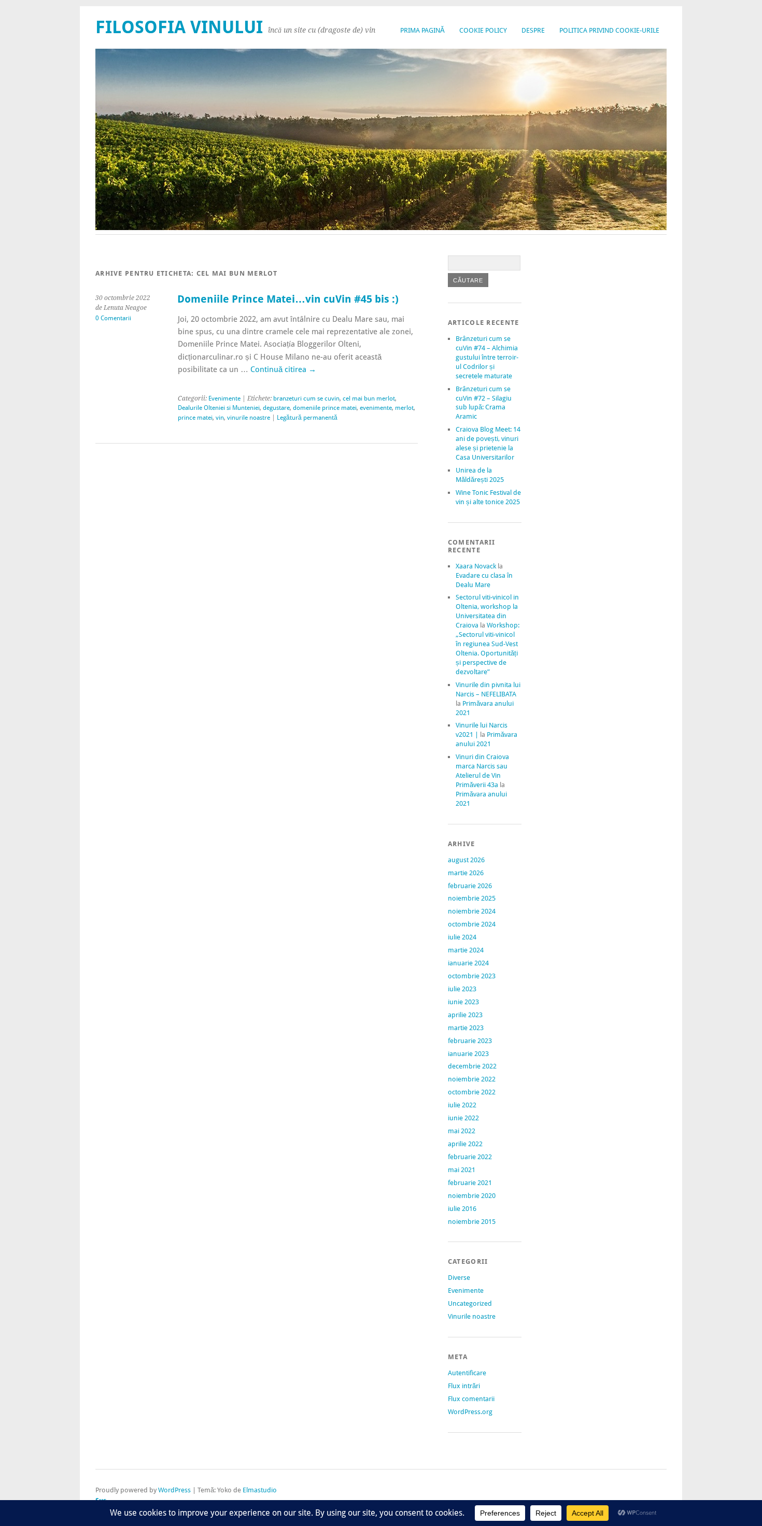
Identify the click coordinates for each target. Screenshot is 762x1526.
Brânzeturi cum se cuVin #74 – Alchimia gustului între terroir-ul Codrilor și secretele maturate (487, 357)
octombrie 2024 (472, 924)
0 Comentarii (113, 318)
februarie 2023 (470, 1041)
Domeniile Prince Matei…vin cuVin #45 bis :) (288, 299)
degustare (276, 407)
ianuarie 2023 (468, 1054)
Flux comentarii (471, 1399)
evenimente (376, 407)
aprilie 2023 (465, 1015)
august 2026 (466, 860)
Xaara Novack (476, 566)
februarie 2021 (470, 1183)
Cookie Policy (483, 30)
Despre (533, 30)
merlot (404, 407)
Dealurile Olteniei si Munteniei (219, 407)
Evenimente (224, 398)
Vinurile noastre (472, 1316)
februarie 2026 (470, 886)
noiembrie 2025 (472, 898)
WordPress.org (470, 1412)
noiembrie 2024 (472, 911)
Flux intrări (464, 1386)
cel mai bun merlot (369, 398)
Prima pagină (422, 30)
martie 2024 (466, 950)
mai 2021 (461, 1170)
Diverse (459, 1277)
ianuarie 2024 (468, 963)
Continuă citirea (283, 369)
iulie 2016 (462, 1209)
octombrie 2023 (472, 976)
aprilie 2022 (465, 1144)
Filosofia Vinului (179, 27)
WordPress (174, 1490)
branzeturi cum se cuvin (306, 398)
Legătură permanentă (307, 417)
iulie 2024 (462, 937)
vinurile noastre (248, 417)
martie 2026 (466, 873)
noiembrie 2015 (472, 1221)
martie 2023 (466, 1028)
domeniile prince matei (325, 407)
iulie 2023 (462, 989)
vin (220, 417)
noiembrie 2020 (472, 1196)
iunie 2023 (463, 1002)
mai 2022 (461, 1131)
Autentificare (467, 1373)
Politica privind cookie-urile (609, 30)
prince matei (195, 417)
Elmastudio (260, 1490)
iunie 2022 (463, 1118)
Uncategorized (470, 1303)
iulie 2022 (462, 1105)
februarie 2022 (470, 1157)
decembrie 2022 (472, 1066)
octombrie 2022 (472, 1092)
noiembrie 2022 (472, 1079)
